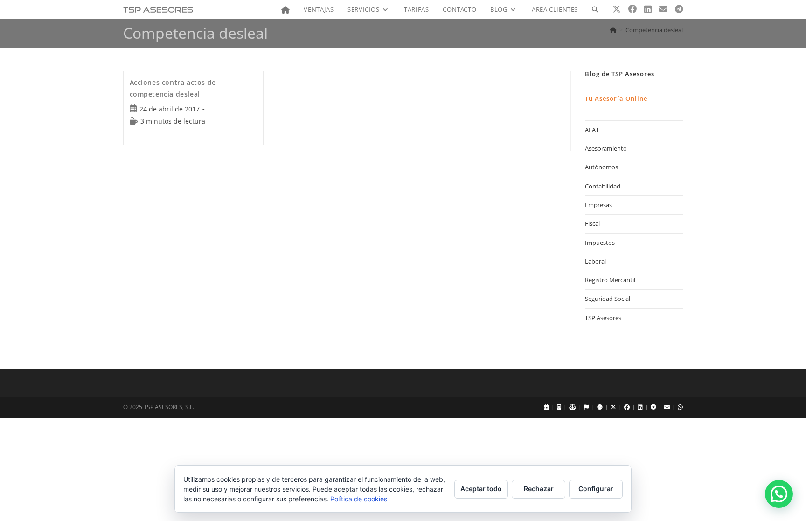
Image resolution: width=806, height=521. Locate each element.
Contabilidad (602, 186)
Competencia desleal (654, 30)
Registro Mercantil (610, 280)
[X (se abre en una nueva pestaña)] (617, 9)
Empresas (598, 205)
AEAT (592, 129)
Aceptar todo (481, 489)
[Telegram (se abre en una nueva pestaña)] (679, 9)
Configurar (595, 489)
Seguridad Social (607, 298)
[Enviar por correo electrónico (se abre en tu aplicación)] (663, 9)
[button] (779, 494)
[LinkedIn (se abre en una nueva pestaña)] (647, 9)
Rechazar (539, 489)
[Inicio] (613, 30)
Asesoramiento (606, 148)
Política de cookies (358, 499)
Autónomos (601, 167)
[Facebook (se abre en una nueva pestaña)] (632, 9)
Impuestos (600, 242)
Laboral (595, 261)
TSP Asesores (603, 317)
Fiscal (592, 223)
